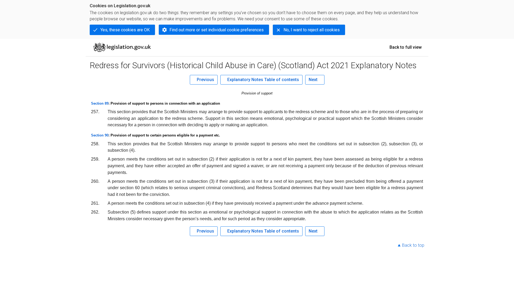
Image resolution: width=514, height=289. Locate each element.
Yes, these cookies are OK (125, 29)
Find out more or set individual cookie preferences (216, 29)
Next (313, 79)
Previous (205, 79)
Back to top (413, 245)
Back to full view (406, 47)
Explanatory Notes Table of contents (263, 79)
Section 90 (99, 135)
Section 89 (99, 103)
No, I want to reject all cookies (312, 29)
